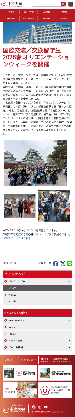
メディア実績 (16, 340)
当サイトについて (28, 360)
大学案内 (10, 12)
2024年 (12, 301)
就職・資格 (11, 18)
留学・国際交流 (28, 18)
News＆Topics (15, 312)
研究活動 (46, 18)
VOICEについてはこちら (17, 238)
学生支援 (64, 12)
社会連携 (64, 18)
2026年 (12, 288)
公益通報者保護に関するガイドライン (61, 360)
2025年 (12, 295)
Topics (12, 333)
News (12, 327)
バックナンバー (17, 281)
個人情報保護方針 (44, 360)
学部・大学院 (28, 12)
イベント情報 (16, 347)
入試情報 (46, 12)
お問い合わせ (10, 360)
